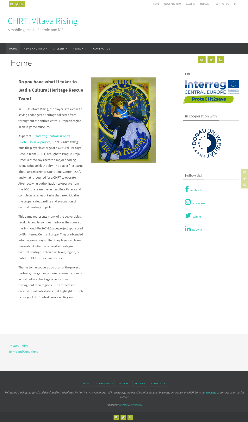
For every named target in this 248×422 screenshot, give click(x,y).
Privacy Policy (18, 346)
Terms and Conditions (23, 351)
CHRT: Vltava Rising (43, 20)
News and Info (172, 3)
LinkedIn (196, 230)
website (210, 392)
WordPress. (136, 404)
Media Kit (205, 3)
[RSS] (22, 4)
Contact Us (222, 3)
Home (156, 3)
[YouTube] (12, 4)
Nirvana (123, 404)
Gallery (190, 3)
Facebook (195, 190)
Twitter (196, 216)
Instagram (198, 203)
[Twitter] (17, 4)
